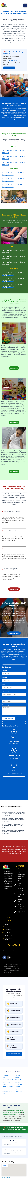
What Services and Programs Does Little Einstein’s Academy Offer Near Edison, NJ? (13, 819)
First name (4, 670)
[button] (14, 814)
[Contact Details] (14, 750)
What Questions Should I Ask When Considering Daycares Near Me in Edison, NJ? (13, 831)
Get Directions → (9, 68)
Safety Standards (7, 1091)
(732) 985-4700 (12, 60)
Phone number (5, 691)
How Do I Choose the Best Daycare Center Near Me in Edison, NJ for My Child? (13, 825)
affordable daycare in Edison (15, 1110)
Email (3, 684)
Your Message (5, 705)
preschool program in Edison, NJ (12, 1112)
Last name (4, 677)
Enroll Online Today (14, 1053)
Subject (4, 698)
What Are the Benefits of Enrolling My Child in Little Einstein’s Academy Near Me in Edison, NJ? (14, 813)
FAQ (3, 1093)
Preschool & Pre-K (7, 1079)
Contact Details (14, 756)
